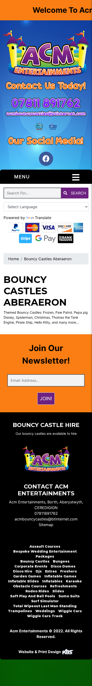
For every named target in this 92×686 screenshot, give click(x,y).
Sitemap (46, 524)
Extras (51, 571)
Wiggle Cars (70, 611)
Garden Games (27, 576)
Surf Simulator (45, 601)
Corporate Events (30, 566)
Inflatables (52, 581)
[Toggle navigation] (76, 177)
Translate (43, 217)
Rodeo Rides (37, 591)
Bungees (61, 561)
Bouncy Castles (35, 561)
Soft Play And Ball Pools (32, 596)
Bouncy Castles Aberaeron (47, 258)
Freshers (68, 571)
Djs (39, 571)
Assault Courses (44, 546)
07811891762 (46, 513)
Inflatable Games (60, 576)
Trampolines (20, 611)
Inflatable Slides (23, 581)
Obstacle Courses (30, 586)
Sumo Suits (69, 596)
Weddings (45, 611)
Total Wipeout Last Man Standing (45, 606)
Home (13, 258)
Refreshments (63, 586)
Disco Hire (22, 571)
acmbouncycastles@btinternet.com (46, 519)
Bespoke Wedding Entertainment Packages (45, 553)
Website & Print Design (40, 651)
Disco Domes (63, 566)
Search (78, 193)
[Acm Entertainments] (46, 54)
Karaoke (74, 581)
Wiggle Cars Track (45, 616)
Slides (58, 591)
